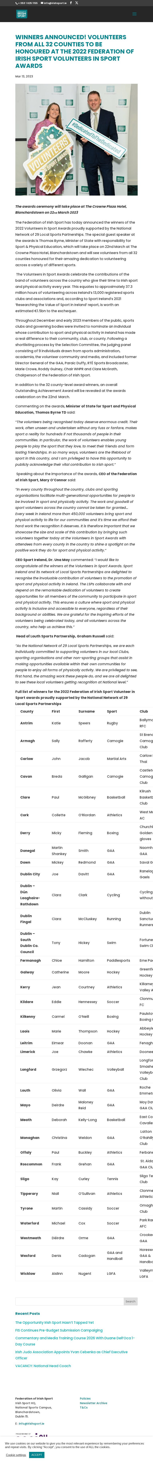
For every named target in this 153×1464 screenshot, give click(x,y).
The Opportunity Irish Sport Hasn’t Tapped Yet (54, 1322)
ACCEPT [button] (36, 1454)
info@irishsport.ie (31, 1424)
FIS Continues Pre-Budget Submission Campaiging (59, 1330)
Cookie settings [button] (16, 1455)
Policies (85, 1399)
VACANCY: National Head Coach (43, 1366)
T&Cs (84, 1407)
